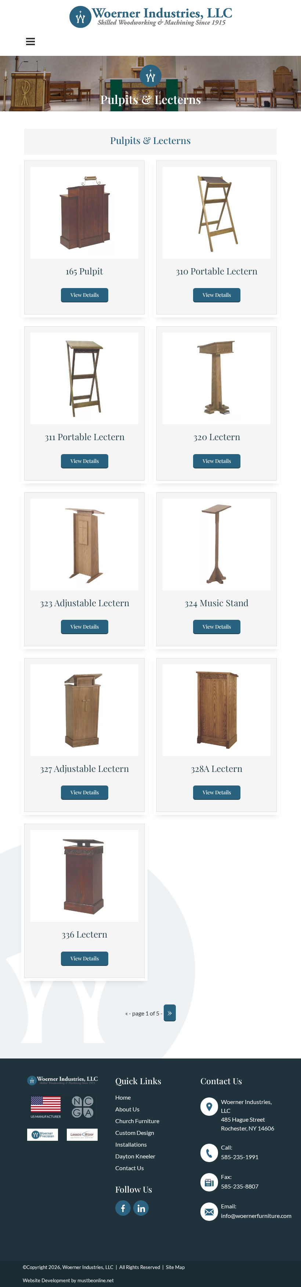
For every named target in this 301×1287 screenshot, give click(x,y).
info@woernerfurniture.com (256, 1215)
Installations (131, 1144)
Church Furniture (137, 1120)
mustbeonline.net (95, 1280)
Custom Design (134, 1132)
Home (123, 1097)
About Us (127, 1109)
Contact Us (129, 1167)
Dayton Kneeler (135, 1156)
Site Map (175, 1267)
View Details (84, 294)
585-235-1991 (239, 1156)
